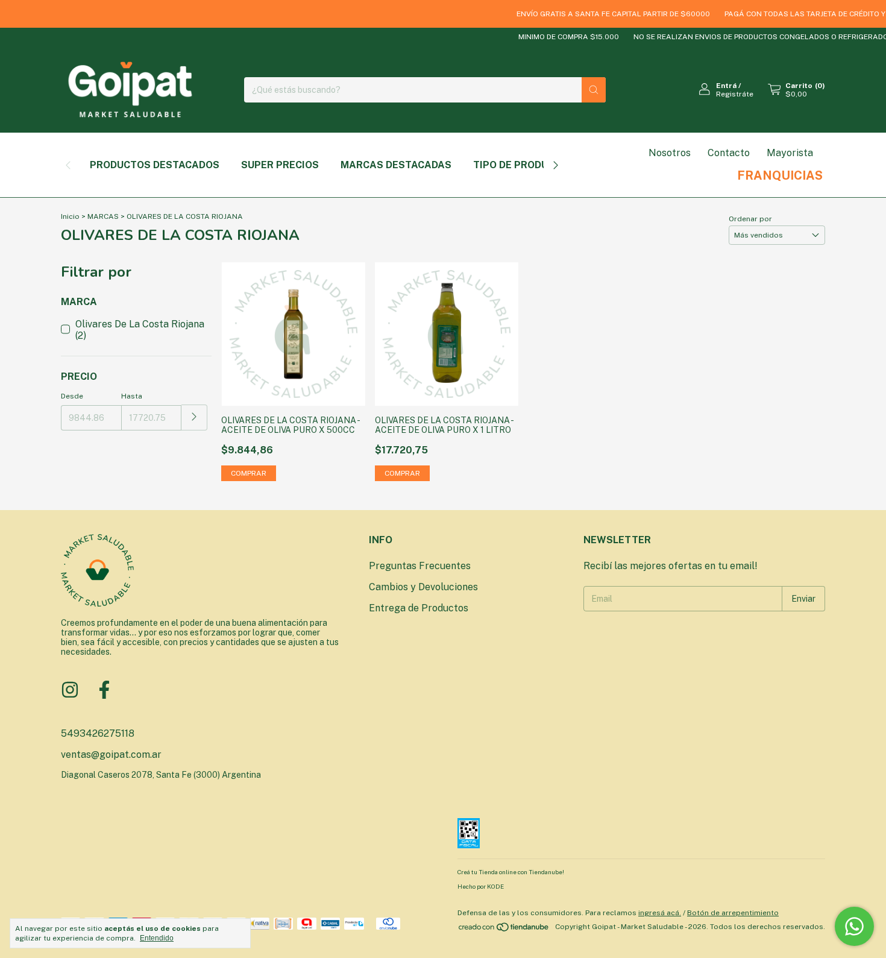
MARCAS (103, 216)
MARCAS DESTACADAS (396, 165)
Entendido (157, 938)
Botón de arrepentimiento (733, 913)
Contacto (729, 153)
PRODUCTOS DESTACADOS (154, 165)
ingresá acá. (659, 913)
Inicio (70, 216)
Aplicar (194, 417)
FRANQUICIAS (780, 175)
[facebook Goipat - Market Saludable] (104, 690)
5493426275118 (97, 733)
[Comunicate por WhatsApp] (854, 926)
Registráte (734, 94)
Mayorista (790, 153)
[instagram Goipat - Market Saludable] (70, 690)
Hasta (131, 396)
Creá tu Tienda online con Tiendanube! (510, 871)
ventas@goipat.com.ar (111, 754)
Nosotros (670, 153)
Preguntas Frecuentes (420, 566)
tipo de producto (520, 165)
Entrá (726, 85)
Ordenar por (750, 219)
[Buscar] (594, 89)
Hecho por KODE (480, 886)
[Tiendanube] (504, 929)
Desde (72, 396)
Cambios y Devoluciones (423, 587)
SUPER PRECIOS (280, 165)
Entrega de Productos (418, 608)
